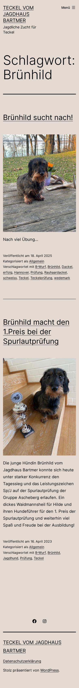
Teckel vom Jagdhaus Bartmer (18, 14)
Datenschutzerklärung (22, 661)
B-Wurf (40, 267)
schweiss (10, 278)
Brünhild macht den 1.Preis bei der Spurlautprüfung (36, 332)
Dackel (67, 267)
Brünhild (54, 267)
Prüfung (37, 272)
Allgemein (36, 261)
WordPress (49, 670)
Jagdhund (10, 558)
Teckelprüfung (41, 278)
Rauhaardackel (55, 272)
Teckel (24, 278)
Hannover (21, 272)
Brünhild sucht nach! (38, 117)
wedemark (62, 278)
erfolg (7, 272)
